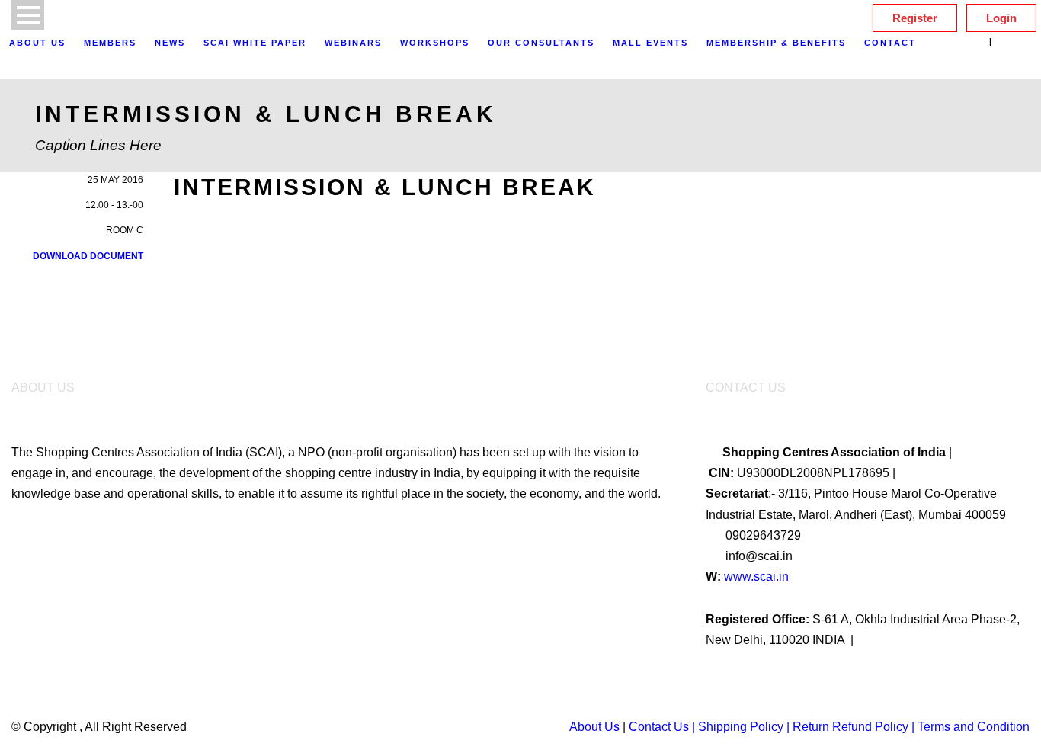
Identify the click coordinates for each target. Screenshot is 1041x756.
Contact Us (659, 726)
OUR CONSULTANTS (541, 42)
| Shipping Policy (737, 726)
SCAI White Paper (254, 42)
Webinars (353, 42)
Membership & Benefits (776, 42)
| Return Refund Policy (847, 726)
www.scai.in (756, 576)
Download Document (88, 256)
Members (110, 42)
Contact (890, 42)
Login (1001, 17)
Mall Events (650, 42)
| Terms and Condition (970, 726)
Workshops (434, 42)
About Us (37, 42)
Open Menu (27, 15)
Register (914, 17)
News (170, 42)
